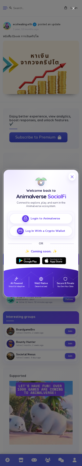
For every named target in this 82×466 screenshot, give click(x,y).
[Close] (73, 8)
